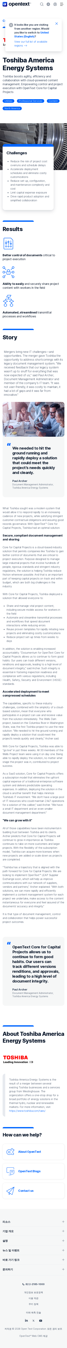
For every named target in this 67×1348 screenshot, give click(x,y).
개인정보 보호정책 (33, 1292)
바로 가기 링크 (11, 1259)
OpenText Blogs (29, 1171)
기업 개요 (8, 1231)
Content (53, 101)
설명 (5, 1240)
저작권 (8, 1328)
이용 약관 (33, 1298)
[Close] (56, 23)
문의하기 (8, 1269)
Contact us (26, 1190)
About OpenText (29, 1151)
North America (12, 108)
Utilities (8, 101)
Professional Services (30, 101)
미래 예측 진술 (33, 1312)
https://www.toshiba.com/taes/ (27, 1110)
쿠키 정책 (33, 1304)
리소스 (6, 1221)
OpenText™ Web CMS (30, 1336)
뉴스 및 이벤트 (11, 1250)
